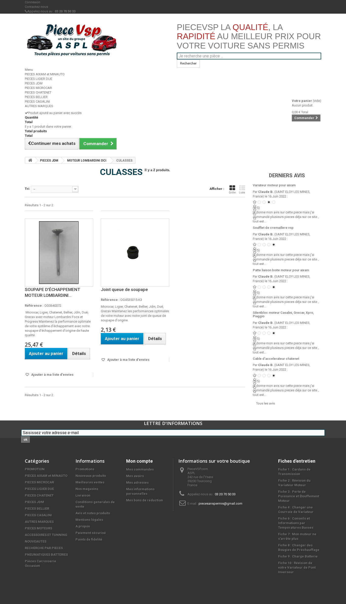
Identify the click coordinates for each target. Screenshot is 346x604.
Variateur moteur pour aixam (274, 185)
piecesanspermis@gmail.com (220, 503)
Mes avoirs (135, 476)
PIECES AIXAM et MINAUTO (45, 74)
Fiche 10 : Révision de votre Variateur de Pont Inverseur (297, 567)
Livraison (82, 495)
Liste (242, 192)
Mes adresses (137, 482)
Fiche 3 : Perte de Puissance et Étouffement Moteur (298, 496)
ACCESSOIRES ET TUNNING (46, 535)
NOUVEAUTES (35, 541)
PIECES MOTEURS (38, 528)
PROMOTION (35, 469)
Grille (232, 192)
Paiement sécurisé (90, 533)
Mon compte (139, 461)
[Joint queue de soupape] (135, 252)
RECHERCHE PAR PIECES (44, 548)
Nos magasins (86, 489)
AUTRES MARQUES (39, 106)
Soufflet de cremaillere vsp (273, 228)
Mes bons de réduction (144, 500)
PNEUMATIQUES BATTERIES (46, 554)
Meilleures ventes (89, 482)
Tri (27, 189)
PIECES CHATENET (38, 92)
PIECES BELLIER (36, 97)
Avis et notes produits (92, 513)
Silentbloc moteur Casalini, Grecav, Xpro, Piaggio (283, 314)
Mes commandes (140, 469)
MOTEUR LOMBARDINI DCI (86, 160)
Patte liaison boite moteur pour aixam (281, 270)
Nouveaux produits (90, 476)
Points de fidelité (88, 539)
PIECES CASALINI (37, 101)
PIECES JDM (34, 83)
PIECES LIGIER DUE (38, 79)
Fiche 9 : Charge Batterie (298, 556)
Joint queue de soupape (124, 289)
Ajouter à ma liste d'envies (51, 374)
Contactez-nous (36, 7)
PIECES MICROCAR (38, 88)
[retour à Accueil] (30, 160)
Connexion (32, 2)
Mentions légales (89, 520)
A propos (82, 526)
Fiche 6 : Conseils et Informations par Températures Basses (295, 523)
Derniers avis (287, 175)
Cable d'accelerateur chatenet (276, 359)
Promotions (84, 469)
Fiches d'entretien (296, 461)
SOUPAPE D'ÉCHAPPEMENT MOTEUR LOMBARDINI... (52, 292)
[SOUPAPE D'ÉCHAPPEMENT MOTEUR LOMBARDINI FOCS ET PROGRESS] (59, 252)
